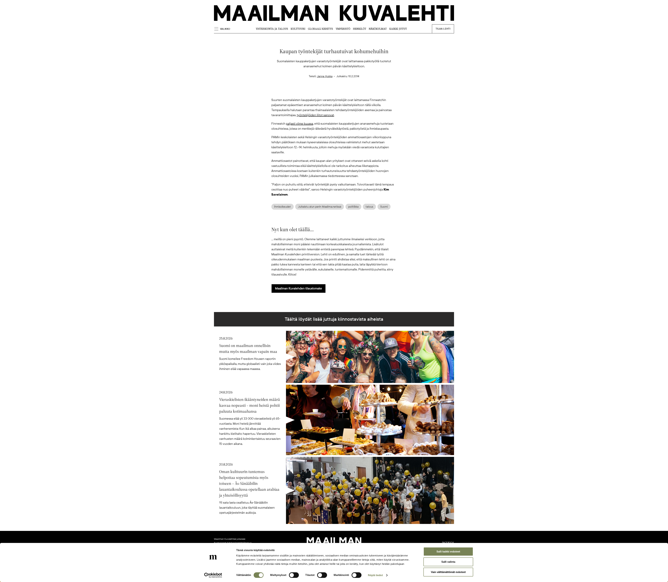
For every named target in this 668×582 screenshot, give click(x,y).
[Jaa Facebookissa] (339, 91)
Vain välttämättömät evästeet (448, 572)
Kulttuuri (298, 29)
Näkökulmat (378, 29)
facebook (448, 542)
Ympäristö (343, 29)
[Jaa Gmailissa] (328, 91)
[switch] (294, 575)
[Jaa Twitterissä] (317, 91)
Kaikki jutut (398, 29)
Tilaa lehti (443, 28)
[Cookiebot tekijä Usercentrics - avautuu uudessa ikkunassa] (213, 575)
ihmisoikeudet (282, 207)
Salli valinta (448, 561)
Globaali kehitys (320, 29)
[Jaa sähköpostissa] (350, 91)
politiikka (353, 207)
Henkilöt (359, 29)
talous (369, 207)
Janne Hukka (324, 76)
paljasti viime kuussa (299, 124)
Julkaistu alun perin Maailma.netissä (319, 207)
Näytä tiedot (375, 575)
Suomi (384, 207)
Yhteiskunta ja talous (272, 29)
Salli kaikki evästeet (448, 551)
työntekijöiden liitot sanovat (315, 115)
